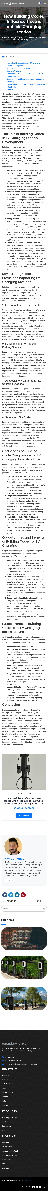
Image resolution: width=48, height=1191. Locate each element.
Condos (5, 1080)
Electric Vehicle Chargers (24, 793)
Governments (7, 1092)
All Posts (9, 880)
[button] (45, 3)
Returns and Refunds (10, 1151)
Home (4, 38)
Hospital (5, 1097)
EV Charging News (15, 38)
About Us (5, 1142)
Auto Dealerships (8, 1084)
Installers (5, 1105)
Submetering (7, 1126)
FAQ (3, 1164)
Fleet (4, 1088)
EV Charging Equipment (11, 1117)
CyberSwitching (31, 1180)
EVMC (4, 1122)
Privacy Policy (7, 1147)
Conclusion (11, 90)
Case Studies (7, 1159)
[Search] (44, 908)
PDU (3, 1130)
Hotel (4, 1101)
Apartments (7, 1075)
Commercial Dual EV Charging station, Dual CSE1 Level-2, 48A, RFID (24, 799)
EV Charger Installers (10, 1155)
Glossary (5, 1168)
